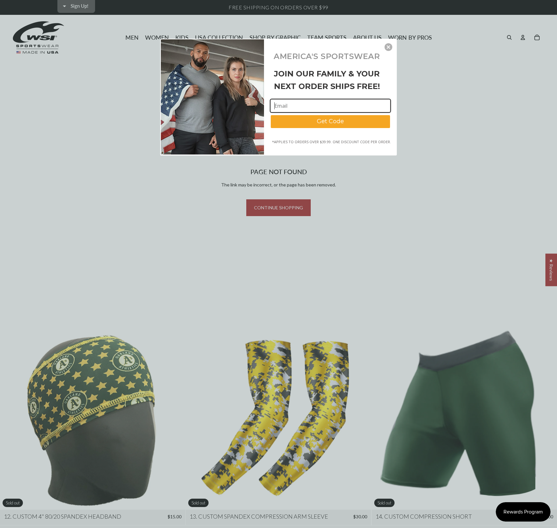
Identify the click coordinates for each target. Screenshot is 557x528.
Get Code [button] (330, 121)
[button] (388, 47)
